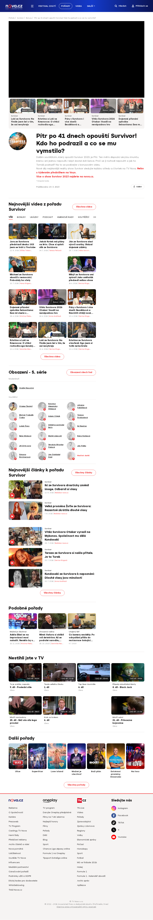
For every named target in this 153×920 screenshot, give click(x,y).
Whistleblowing (16, 885)
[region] (76, 19)
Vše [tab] (11, 217)
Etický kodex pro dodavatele (23, 880)
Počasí (80, 844)
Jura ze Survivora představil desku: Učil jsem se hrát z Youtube (23, 244)
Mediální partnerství (19, 867)
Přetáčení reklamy (18, 839)
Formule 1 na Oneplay (54, 853)
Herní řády (14, 835)
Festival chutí (47, 6)
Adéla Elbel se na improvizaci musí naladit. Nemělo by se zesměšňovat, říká (22, 638)
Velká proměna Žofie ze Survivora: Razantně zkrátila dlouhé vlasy (68, 508)
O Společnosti (16, 812)
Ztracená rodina (46, 632)
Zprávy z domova (85, 826)
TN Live (80, 808)
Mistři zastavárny (18, 717)
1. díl (46, 687)
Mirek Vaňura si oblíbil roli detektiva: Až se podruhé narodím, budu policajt (51, 638)
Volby (80, 835)
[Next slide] (140, 106)
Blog (45, 839)
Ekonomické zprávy (86, 839)
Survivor (20, 18)
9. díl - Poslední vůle (21, 687)
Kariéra (12, 817)
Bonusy (29, 18)
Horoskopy (82, 849)
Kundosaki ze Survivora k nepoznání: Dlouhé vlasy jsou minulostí (69, 575)
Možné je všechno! (18, 632)
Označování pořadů (19, 871)
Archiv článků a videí (19, 844)
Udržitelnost (15, 853)
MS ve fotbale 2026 (87, 862)
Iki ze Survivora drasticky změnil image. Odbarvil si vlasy (67, 487)
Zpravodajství (84, 821)
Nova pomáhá (16, 849)
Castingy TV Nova (18, 830)
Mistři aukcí (118, 717)
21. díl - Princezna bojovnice (122, 721)
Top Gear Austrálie (86, 684)
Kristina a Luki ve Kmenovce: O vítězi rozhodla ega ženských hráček (48, 122)
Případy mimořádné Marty (124, 684)
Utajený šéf (74, 632)
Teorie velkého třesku (53, 684)
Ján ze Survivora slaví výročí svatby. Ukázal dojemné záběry (81, 244)
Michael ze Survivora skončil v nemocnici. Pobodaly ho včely (21, 277)
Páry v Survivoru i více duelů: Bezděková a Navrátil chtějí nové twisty (76, 122)
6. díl (81, 687)
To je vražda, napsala (19, 684)
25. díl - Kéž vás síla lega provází (23, 721)
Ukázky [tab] (34, 217)
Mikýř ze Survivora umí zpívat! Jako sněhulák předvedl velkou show (81, 277)
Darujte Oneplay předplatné (57, 812)
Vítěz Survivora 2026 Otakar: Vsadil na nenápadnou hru (103, 122)
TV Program (14, 826)
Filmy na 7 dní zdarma (53, 817)
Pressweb (13, 821)
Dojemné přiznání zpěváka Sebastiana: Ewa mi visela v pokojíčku (129, 122)
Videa (78, 6)
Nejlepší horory (50, 821)
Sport (45, 844)
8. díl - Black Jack (122, 687)
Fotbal (80, 858)
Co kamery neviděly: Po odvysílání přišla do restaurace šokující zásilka (82, 638)
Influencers (14, 862)
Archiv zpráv (83, 880)
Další (90, 6)
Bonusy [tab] (21, 217)
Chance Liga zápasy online (56, 849)
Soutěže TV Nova (17, 858)
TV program (49, 808)
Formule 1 (82, 871)
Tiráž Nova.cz (15, 890)
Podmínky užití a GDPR (20, 876)
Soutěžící (83, 217)
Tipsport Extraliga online (55, 858)
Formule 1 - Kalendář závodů (91, 876)
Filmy (45, 826)
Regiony (81, 830)
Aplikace (81, 885)
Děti (45, 835)
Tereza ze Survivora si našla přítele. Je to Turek (69, 554)
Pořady (65, 6)
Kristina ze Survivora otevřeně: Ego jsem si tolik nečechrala (80, 343)
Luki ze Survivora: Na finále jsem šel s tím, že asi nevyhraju (22, 122)
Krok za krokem (51, 717)
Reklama (13, 808)
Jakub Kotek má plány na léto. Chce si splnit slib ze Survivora (51, 244)
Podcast (48, 217)
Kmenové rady (65, 217)
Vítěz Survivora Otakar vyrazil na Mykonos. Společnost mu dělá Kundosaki (67, 536)
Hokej (80, 867)
